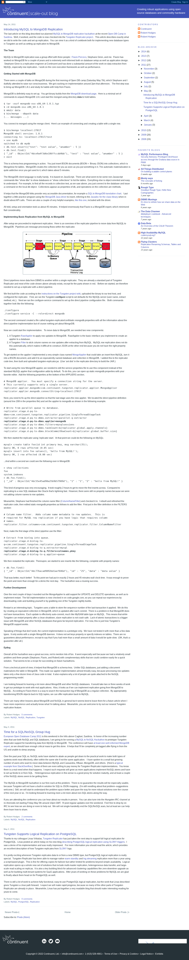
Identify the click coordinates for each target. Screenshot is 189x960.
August (147, 82)
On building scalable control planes (156, 171)
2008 (144, 139)
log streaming (90, 858)
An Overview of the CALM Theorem (157, 226)
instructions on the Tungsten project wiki (61, 293)
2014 (144, 51)
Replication (30, 717)
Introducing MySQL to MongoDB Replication (33, 29)
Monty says (147, 178)
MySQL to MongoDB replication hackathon (74, 34)
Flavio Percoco (79, 57)
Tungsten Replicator (53, 838)
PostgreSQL (23, 902)
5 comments (27, 714)
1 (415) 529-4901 (93, 954)
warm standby (71, 858)
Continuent (146, 29)
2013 (144, 56)
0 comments (27, 899)
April (146, 116)
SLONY (63, 848)
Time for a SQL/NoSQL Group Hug (27, 732)
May (146, 91)
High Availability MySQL (153, 232)
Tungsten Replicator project (79, 37)
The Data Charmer (150, 211)
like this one (81, 200)
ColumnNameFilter (70, 501)
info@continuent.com (72, 954)
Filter (23, 342)
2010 (144, 130)
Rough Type (147, 187)
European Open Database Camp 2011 (22, 736)
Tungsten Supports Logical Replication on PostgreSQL (40, 834)
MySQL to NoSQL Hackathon (90, 740)
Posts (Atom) (23, 917)
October (148, 73)
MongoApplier (79, 355)
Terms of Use (110, 954)
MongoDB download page (83, 94)
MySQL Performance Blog (154, 154)
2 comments (27, 816)
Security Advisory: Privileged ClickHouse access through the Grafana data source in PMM (160, 160)
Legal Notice (146, 954)
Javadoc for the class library (104, 197)
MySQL (14, 717)
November (149, 69)
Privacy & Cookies (129, 954)
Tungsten (41, 717)
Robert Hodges (148, 33)
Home (68, 912)
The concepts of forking (151, 181)
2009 (144, 135)
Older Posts (120, 912)
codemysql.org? (148, 235)
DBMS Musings (149, 199)
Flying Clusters (149, 242)
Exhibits (159, 954)
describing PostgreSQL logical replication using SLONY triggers (93, 842)
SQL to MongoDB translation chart (104, 193)
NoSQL (21, 717)
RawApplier (27, 336)
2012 (144, 60)
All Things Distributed (152, 169)
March (147, 120)
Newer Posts (11, 912)
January (148, 125)
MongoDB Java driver (56, 197)
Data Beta (146, 223)
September (149, 77)
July (146, 86)
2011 (144, 65)
